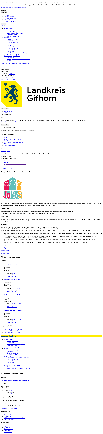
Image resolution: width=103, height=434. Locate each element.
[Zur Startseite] (33, 107)
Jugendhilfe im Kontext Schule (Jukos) (15, 164)
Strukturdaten (11, 51)
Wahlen (9, 60)
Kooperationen (5, 253)
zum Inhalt (7, 15)
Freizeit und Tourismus (13, 48)
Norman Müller (12, 279)
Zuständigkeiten (5, 250)
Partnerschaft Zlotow (13, 54)
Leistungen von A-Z (12, 30)
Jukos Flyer (4, 248)
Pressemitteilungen (13, 39)
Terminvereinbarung (13, 36)
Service (6, 162)
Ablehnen (3, 10)
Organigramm (11, 31)
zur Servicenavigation (10, 21)
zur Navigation (8, 19)
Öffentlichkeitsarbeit (13, 42)
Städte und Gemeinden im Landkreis (18, 47)
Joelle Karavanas (12, 295)
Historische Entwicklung (14, 50)
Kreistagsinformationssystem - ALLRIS (18, 59)
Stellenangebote (5, 151)
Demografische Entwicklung (18, 53)
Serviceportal (8, 111)
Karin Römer (11, 264)
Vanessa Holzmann (13, 310)
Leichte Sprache (8, 113)
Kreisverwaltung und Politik (12, 56)
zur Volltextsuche (9, 16)
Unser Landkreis (9, 45)
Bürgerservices (8, 28)
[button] (13, 188)
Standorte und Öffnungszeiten (16, 33)
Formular (54, 154)
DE (2, 117)
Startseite (7, 161)
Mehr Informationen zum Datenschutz (12, 122)
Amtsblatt (10, 40)
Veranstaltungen (12, 43)
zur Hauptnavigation (10, 18)
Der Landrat (10, 57)
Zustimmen (4, 12)
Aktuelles (6, 37)
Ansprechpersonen (12, 34)
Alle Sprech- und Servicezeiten (9, 408)
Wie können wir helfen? (7, 130)
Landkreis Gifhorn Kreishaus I (15, 64)
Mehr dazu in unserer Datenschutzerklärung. (14, 7)
